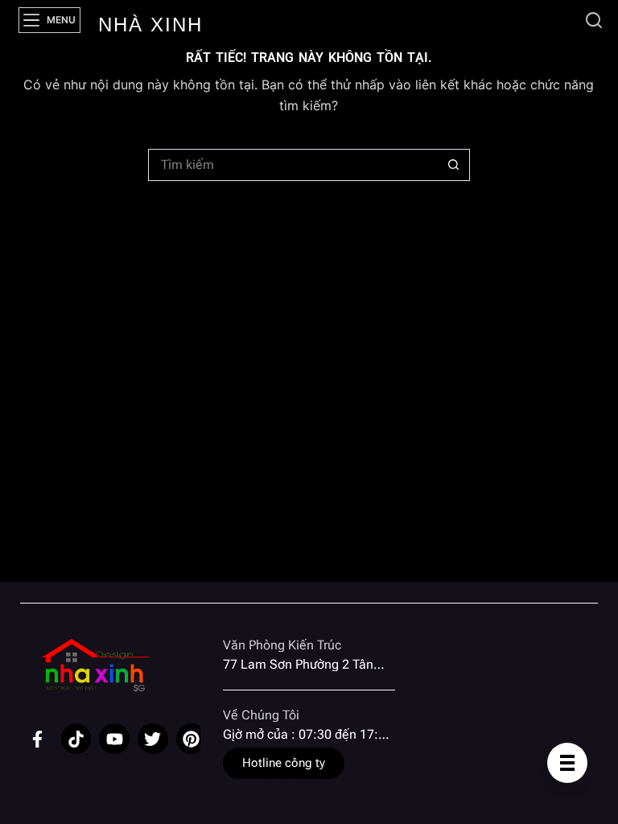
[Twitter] (153, 738)
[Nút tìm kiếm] (454, 165)
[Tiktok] (76, 738)
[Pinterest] (191, 738)
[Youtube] (114, 738)
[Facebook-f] (38, 738)
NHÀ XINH (150, 24)
